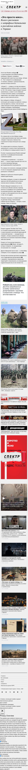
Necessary (4, 741)
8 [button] (19, 512)
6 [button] (15, 512)
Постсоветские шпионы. (14, 533)
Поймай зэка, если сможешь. (14, 289)
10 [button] (24, 512)
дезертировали (17, 257)
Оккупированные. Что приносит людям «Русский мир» (13, 402)
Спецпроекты (4, 394)
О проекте (3, 676)
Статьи (2, 679)
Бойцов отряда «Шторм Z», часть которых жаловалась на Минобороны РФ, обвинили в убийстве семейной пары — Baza (11, 330)
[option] (14, 497)
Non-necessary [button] (4, 754)
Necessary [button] (3, 740)
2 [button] (6, 512)
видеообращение (6, 244)
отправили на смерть (16, 252)
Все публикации (4, 677)
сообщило (14, 72)
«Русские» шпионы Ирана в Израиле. (13, 661)
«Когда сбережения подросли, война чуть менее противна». (13, 636)
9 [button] (22, 512)
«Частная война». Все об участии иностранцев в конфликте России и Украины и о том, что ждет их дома (13, 412)
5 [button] (13, 512)
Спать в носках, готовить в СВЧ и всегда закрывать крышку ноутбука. (14, 610)
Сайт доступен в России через (14, 11)
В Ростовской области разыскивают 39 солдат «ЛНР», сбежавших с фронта (12, 389)
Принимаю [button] (3, 704)
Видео (2, 681)
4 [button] (10, 512)
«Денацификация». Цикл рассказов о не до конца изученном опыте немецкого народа (13, 432)
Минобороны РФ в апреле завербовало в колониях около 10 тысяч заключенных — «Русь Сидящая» (13, 360)
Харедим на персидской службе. (13, 559)
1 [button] (4, 512)
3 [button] (8, 512)
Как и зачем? (3, 702)
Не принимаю (10, 704)
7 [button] (17, 512)
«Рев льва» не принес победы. (14, 584)
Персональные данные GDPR (7, 685)
